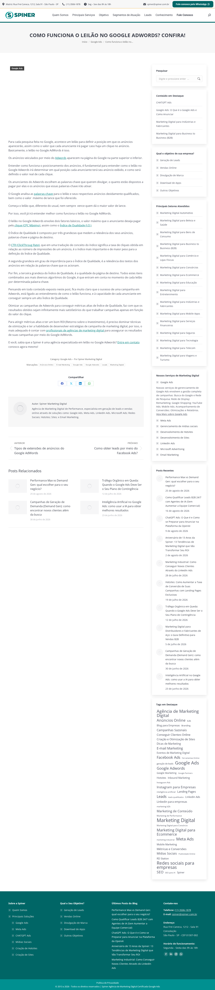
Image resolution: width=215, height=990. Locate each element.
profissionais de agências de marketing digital (75, 330)
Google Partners (185, 773)
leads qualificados (176, 797)
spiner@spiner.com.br (184, 914)
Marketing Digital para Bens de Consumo (177, 234)
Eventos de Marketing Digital (173, 752)
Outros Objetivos (169, 190)
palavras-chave (43, 194)
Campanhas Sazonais (172, 730)
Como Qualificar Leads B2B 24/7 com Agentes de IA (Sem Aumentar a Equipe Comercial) (183, 501)
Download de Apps (170, 182)
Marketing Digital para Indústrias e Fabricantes (176, 124)
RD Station (163, 858)
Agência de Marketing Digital (178, 713)
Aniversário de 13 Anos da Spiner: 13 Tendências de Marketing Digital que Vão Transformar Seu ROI (180, 544)
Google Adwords (92, 365)
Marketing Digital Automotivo (176, 212)
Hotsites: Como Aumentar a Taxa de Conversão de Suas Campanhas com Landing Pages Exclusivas (183, 588)
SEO (160, 872)
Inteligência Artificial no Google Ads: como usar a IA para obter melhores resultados (121, 506)
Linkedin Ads (192, 797)
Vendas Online (168, 167)
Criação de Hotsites (26, 948)
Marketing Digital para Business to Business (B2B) (175, 135)
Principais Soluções (23, 916)
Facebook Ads (168, 757)
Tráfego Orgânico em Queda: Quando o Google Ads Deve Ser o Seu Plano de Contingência (122, 485)
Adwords (60, 158)
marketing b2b (163, 806)
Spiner (180, 872)
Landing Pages (186, 791)
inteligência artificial (166, 791)
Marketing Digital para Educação (178, 282)
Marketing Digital (117, 365)
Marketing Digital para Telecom (177, 348)
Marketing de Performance (169, 815)
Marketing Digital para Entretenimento (172, 292)
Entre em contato (128, 342)
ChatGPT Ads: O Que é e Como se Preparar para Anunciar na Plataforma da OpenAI (182, 521)
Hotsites (161, 777)
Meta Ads (185, 839)
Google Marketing (167, 773)
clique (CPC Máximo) (27, 225)
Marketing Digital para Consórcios (179, 267)
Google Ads (17, 68)
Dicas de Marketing (169, 743)
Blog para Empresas (168, 725)
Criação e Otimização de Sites (176, 739)
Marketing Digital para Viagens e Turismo (178, 357)
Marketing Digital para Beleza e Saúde (177, 222)
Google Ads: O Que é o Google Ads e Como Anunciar (176, 112)
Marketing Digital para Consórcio (172, 825)
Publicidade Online (187, 854)
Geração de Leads (170, 160)
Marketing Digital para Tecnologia (179, 340)
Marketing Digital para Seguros (177, 332)
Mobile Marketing (167, 844)
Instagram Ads (163, 782)
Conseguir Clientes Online (173, 735)
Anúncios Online (46, 365)
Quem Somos (19, 910)
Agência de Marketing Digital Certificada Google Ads (134, 986)
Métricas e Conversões (171, 849)
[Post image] (17, 486)
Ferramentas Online (190, 758)
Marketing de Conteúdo (174, 811)
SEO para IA (170, 873)
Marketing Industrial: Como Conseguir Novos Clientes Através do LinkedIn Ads (180, 566)
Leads (104, 365)
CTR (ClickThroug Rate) (25, 245)
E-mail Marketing (63, 365)
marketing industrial (166, 840)
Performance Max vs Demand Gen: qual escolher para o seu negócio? (49, 485)
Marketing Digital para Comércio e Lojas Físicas (179, 257)
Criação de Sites (25, 954)
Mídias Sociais (167, 853)
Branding (185, 725)
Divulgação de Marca (172, 175)
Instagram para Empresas (176, 787)
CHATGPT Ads (163, 102)
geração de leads (165, 763)
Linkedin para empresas (172, 802)
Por (88, 359)
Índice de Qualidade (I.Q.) (75, 225)
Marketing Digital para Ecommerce (179, 275)
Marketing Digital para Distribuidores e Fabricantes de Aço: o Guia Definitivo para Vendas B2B (183, 633)
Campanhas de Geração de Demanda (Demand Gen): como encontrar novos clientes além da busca (50, 508)
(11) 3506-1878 (183, 910)
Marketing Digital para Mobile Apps (180, 313)
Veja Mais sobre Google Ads (171, 414)
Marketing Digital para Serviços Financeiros (177, 323)
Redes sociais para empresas (175, 865)
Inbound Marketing (179, 778)
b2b (189, 720)
